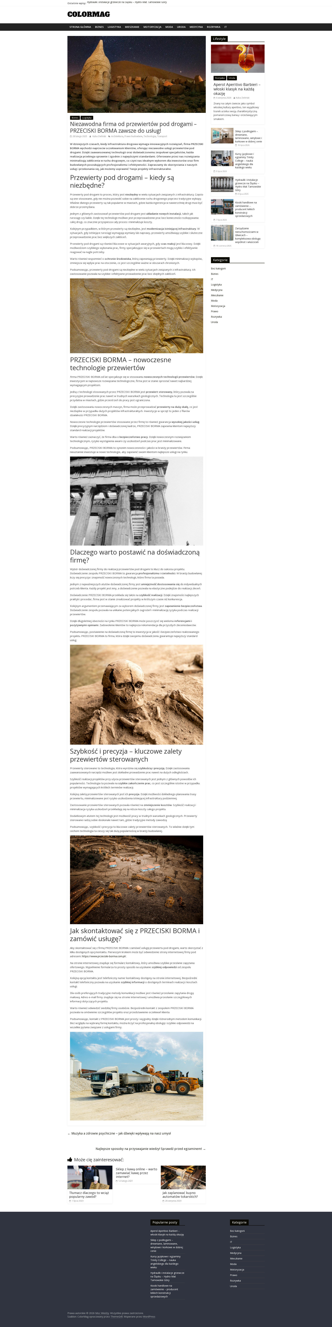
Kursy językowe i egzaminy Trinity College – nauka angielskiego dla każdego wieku (244, 160)
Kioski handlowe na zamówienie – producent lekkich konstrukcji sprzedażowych (246, 209)
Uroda (181, 27)
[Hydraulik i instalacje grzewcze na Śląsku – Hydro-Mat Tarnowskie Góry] (222, 178)
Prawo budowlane (133, 136)
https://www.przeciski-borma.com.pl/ (104, 956)
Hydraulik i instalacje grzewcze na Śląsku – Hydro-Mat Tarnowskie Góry (127, 3)
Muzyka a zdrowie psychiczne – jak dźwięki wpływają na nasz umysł (119, 1133)
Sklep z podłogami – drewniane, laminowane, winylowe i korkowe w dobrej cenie (248, 136)
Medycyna (196, 27)
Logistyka (114, 27)
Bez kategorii (218, 268)
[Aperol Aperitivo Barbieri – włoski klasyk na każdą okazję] (238, 46)
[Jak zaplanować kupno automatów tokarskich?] (183, 1168)
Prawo (214, 311)
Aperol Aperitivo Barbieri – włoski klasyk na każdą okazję (237, 89)
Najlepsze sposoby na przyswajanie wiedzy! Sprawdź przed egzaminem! (151, 1149)
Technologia (150, 136)
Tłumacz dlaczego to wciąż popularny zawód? (89, 1195)
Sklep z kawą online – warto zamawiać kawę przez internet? (136, 1173)
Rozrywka (213, 27)
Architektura (117, 136)
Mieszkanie (132, 27)
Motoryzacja (152, 27)
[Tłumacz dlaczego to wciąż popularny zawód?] (89, 1168)
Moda (169, 27)
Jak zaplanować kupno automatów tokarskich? (180, 1195)
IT (225, 27)
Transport (162, 136)
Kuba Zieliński (100, 136)
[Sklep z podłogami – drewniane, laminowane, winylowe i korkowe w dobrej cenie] (222, 129)
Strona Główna (80, 27)
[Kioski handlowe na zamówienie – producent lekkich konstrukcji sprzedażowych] (222, 201)
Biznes (99, 27)
